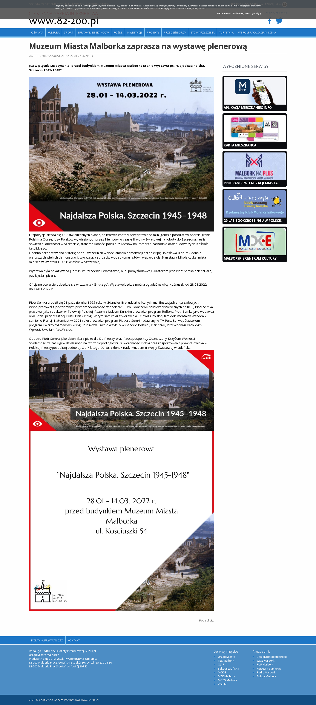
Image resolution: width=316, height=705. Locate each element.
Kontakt (74, 640)
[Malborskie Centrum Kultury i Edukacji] (255, 254)
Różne (118, 32)
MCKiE (222, 672)
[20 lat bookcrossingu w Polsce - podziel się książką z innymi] (255, 216)
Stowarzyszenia (202, 32)
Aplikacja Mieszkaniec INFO (248, 107)
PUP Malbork (265, 664)
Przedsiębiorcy (175, 32)
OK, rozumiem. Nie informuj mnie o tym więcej (239, 13)
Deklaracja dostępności (272, 657)
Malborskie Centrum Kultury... (251, 258)
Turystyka (226, 32)
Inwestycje (134, 32)
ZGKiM (222, 684)
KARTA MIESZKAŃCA (240, 145)
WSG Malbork (266, 660)
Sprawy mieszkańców (93, 32)
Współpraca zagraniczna (257, 32)
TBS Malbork (226, 660)
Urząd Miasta (226, 657)
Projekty (153, 32)
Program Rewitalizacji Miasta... (252, 183)
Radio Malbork (266, 672)
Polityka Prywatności (47, 640)
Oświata (37, 32)
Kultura (54, 32)
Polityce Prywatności (196, 8)
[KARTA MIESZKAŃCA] (255, 141)
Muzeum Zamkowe (269, 668)
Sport (68, 32)
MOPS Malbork (227, 680)
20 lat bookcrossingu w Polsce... (253, 220)
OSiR (221, 664)
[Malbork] (63, 19)
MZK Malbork (226, 676)
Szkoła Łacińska (228, 668)
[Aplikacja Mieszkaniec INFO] (255, 103)
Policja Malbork (266, 676)
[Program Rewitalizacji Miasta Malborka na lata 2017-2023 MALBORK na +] (255, 179)
